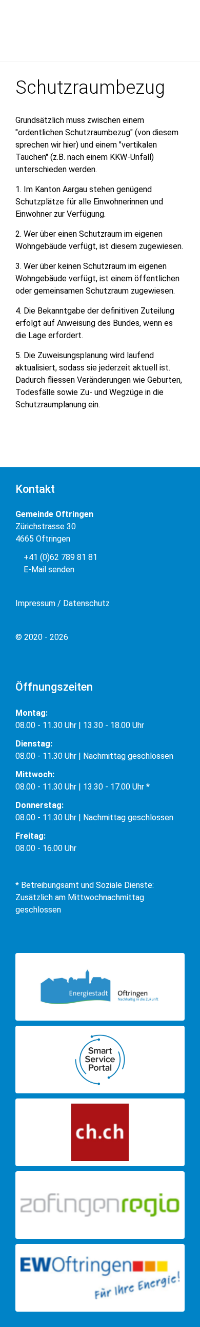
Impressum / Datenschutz (62, 603)
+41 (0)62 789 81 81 (59, 557)
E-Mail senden (48, 569)
